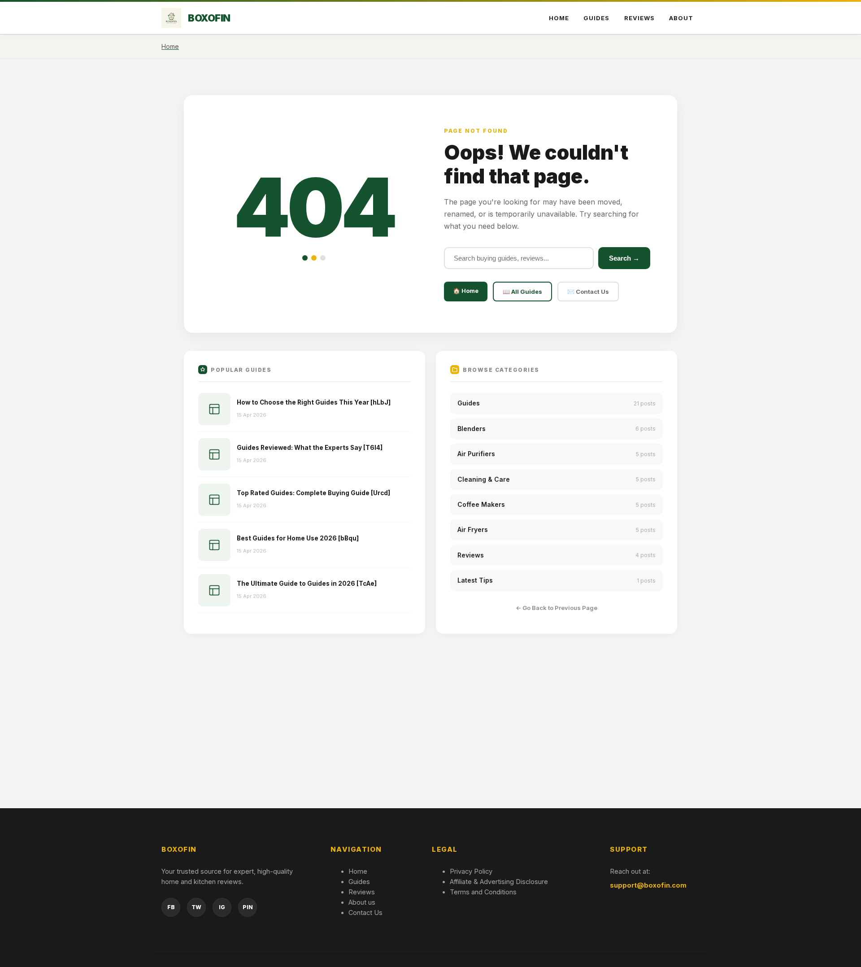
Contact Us (365, 912)
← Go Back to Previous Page (556, 607)
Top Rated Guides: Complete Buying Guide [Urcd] (313, 493)
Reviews (639, 18)
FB (171, 907)
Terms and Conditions (483, 892)
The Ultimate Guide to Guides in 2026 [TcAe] (307, 583)
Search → (624, 258)
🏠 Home (465, 290)
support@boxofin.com (648, 885)
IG (222, 907)
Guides (596, 18)
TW (196, 907)
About (681, 18)
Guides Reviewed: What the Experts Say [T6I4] (310, 447)
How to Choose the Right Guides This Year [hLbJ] (314, 402)
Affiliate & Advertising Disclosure (499, 881)
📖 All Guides (522, 291)
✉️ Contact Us (588, 291)
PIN (248, 907)
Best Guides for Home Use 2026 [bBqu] (298, 538)
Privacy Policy (471, 871)
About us (361, 902)
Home (559, 18)
